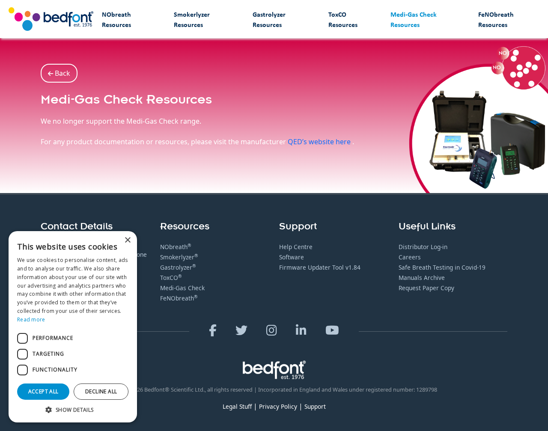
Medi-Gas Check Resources (413, 19)
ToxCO (171, 277)
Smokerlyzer (179, 257)
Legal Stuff (237, 406)
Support (315, 406)
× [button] (127, 240)
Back (61, 73)
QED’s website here (320, 141)
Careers (410, 257)
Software (291, 257)
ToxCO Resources (342, 19)
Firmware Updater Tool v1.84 (319, 267)
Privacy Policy (278, 406)
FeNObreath (178, 298)
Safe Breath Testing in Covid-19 (442, 267)
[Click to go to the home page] (51, 19)
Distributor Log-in (423, 247)
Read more (31, 319)
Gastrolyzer (178, 267)
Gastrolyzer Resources (269, 19)
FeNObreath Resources (496, 19)
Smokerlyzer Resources (192, 19)
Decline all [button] (101, 391)
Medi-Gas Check (182, 288)
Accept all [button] (43, 391)
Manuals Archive (422, 277)
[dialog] (73, 326)
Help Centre (296, 247)
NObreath (175, 247)
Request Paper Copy (426, 288)
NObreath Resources (116, 19)
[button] (72, 409)
